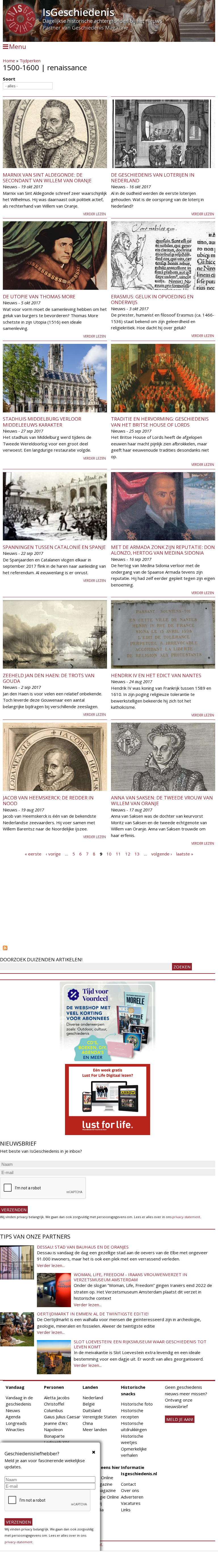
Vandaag (15, 1387)
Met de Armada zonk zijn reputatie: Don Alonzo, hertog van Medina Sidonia (163, 550)
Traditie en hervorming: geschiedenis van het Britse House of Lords (160, 422)
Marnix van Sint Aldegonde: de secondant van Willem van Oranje (47, 177)
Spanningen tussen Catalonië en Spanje (54, 547)
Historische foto (137, 1404)
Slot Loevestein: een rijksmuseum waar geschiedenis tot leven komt (140, 1344)
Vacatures (131, 1503)
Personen (54, 1387)
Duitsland (92, 1410)
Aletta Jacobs (57, 1397)
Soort (9, 79)
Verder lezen (94, 214)
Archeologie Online (101, 1497)
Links (126, 1509)
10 (109, 853)
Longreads (16, 1423)
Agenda (13, 1416)
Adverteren (132, 1497)
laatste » (184, 853)
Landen (90, 1387)
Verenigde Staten (100, 1416)
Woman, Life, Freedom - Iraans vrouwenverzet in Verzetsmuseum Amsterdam (130, 1277)
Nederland (93, 1397)
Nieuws (13, 1410)
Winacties (15, 1429)
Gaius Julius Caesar (62, 1416)
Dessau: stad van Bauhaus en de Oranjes (83, 1247)
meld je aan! (179, 1419)
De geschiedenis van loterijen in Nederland (152, 177)
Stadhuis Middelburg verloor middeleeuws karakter (42, 422)
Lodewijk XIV (56, 1442)
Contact (128, 1484)
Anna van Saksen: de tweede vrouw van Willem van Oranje (162, 800)
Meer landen (95, 1429)
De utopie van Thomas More (39, 296)
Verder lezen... (51, 1265)
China (88, 1423)
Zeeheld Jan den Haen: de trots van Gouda (49, 678)
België (89, 1404)
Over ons (130, 1490)
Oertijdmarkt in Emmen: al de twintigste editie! (92, 1314)
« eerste (33, 853)
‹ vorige (53, 853)
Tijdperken (30, 60)
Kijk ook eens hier (101, 1467)
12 (127, 853)
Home (9, 60)
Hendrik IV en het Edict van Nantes (156, 675)
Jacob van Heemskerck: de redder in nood (48, 800)
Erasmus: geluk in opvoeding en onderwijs (152, 299)
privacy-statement (186, 1217)
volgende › (161, 853)
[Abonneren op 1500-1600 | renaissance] (109, 948)
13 (137, 853)
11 (118, 853)
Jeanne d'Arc (56, 1423)
